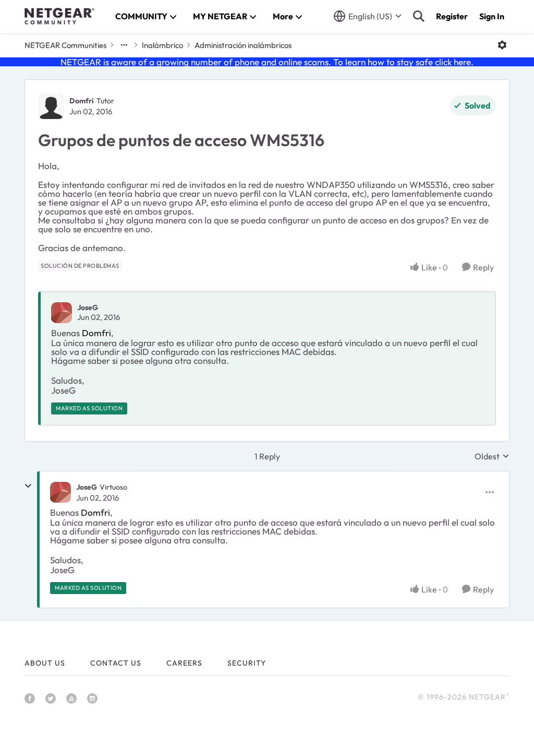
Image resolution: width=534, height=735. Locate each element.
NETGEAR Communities (65, 45)
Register (452, 16)
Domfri (81, 100)
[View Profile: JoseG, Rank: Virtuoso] (60, 492)
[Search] (418, 16)
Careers (184, 663)
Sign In (491, 16)
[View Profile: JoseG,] (61, 312)
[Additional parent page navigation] (124, 45)
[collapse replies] (28, 486)
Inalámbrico (162, 45)
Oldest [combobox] (492, 456)
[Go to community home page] (59, 16)
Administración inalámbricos (243, 45)
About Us (45, 663)
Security (246, 663)
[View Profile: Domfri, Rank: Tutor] (51, 106)
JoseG (87, 307)
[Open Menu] (502, 45)
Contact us (115, 663)
